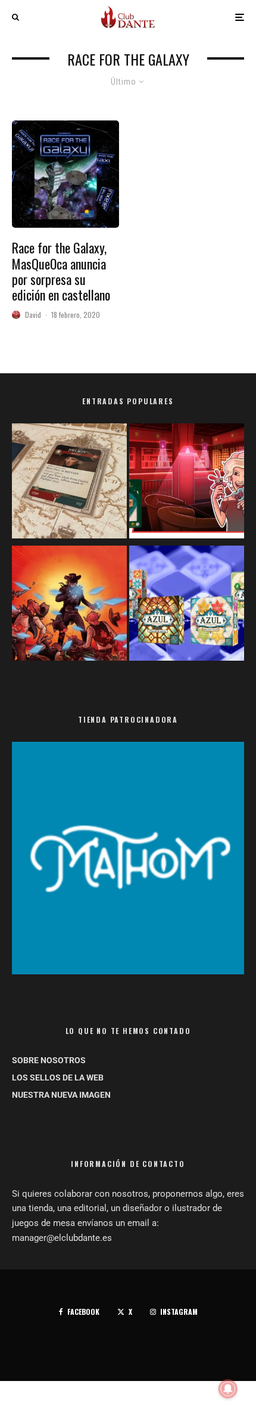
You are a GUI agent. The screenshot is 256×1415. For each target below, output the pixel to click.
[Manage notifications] (228, 1388)
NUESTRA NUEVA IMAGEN (61, 1095)
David (33, 314)
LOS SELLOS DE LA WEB (58, 1077)
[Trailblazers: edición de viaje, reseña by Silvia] (186, 483)
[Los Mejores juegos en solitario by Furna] (69, 605)
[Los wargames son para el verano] (69, 483)
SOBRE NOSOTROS (49, 1060)
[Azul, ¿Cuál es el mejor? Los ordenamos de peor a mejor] (186, 605)
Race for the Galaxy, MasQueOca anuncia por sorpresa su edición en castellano (61, 271)
